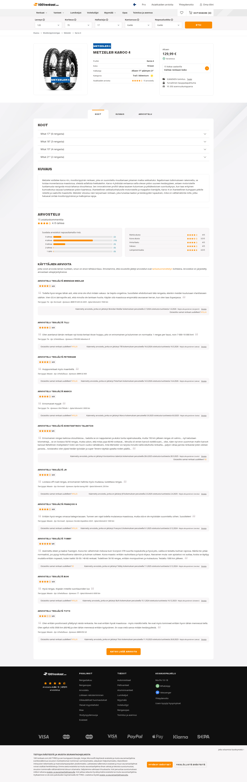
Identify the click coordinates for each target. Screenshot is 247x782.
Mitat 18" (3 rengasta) (52, 141)
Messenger (165, 692)
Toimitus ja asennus (143, 12)
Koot (98, 114)
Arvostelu (145, 114)
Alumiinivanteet (125, 690)
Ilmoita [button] (203, 309)
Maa (81, 710)
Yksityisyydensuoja (88, 715)
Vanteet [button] (58, 12)
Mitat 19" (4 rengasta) (52, 149)
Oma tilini (208, 4)
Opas (124, 12)
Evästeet (83, 719)
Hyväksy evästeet (160, 764)
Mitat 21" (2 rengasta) (52, 157)
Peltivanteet (123, 685)
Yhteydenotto (186, 4)
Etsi (198, 25)
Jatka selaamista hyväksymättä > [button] (231, 749)
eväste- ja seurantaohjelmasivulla (61, 772)
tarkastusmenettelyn (162, 268)
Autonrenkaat (124, 680)
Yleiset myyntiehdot (89, 705)
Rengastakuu (85, 680)
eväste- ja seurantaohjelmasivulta (113, 775)
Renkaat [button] (40, 12)
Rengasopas (85, 685)
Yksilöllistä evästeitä (190, 764)
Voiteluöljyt (92, 12)
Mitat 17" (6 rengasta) (52, 133)
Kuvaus (120, 114)
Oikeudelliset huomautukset (93, 700)
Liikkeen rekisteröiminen (91, 695)
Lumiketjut (75, 12)
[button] (80, 236)
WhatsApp (165, 686)
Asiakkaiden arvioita (162, 4)
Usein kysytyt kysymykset (168, 703)
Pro (144, 4)
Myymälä (109, 12)
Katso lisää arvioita (123, 651)
